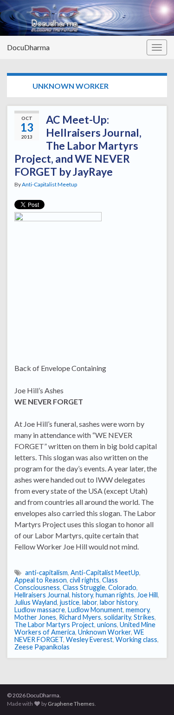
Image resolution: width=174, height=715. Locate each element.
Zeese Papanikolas (42, 647)
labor (89, 602)
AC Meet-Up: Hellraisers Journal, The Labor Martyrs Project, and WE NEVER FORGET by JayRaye (78, 145)
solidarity (117, 617)
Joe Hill (147, 595)
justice (69, 602)
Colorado (122, 587)
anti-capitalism (46, 572)
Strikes (144, 617)
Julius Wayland (35, 602)
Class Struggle (84, 587)
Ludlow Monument (95, 610)
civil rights (84, 580)
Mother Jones (35, 617)
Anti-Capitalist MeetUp (105, 572)
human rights (115, 595)
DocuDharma (28, 47)
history (82, 595)
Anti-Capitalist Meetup (49, 184)
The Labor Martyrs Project (54, 625)
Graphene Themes (71, 703)
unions (107, 625)
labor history (118, 602)
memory (137, 610)
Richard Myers (80, 617)
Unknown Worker (104, 632)
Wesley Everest (89, 639)
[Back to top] (153, 694)
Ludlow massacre (39, 610)
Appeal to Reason (40, 580)
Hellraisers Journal (41, 595)
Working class (136, 639)
